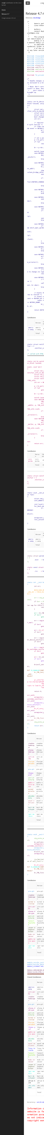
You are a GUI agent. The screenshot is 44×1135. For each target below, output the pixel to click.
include (31, 56)
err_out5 (30, 695)
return (36, 310)
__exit (40, 834)
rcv (36, 571)
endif (30, 676)
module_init (32, 962)
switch (36, 151)
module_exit (32, 964)
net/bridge (36, 18)
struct (36, 109)
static (29, 101)
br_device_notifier (35, 640)
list (30, 514)
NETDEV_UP (38, 298)
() (43, 504)
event (32, 128)
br (35, 147)
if (35, 126)
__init (39, 582)
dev (39, 126)
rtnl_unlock (39, 519)
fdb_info (31, 380)
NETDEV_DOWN (34, 302)
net (32, 495)
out (28, 441)
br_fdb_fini (39, 718)
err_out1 (30, 716)
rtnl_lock (38, 504)
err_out (30, 720)
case (36, 153)
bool (36, 117)
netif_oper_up (35, 228)
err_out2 (30, 710)
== (36, 128)
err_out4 (30, 701)
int (34, 101)
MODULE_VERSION (33, 970)
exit (36, 560)
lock (30, 239)
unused (35, 103)
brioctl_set (39, 664)
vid (37, 409)
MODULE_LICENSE (33, 966)
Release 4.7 (5, 14)
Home (4, 10)
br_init (41, 962)
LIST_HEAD (38, 500)
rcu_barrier (39, 859)
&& (28, 128)
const (35, 567)
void (35, 367)
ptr (39, 367)
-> (42, 126)
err (39, 119)
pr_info (37, 680)
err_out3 (30, 706)
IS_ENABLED (35, 670)
